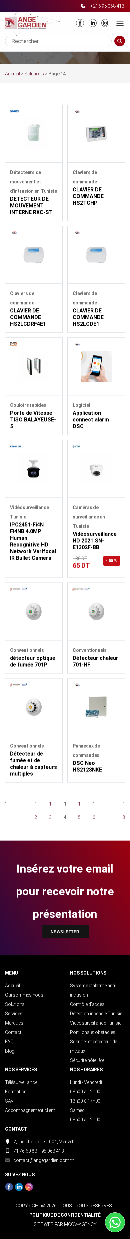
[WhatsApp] (115, 1222)
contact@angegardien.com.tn (43, 1160)
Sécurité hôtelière (87, 1060)
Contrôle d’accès (87, 1004)
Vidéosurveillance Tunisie (95, 1023)
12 (35, 810)
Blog (9, 1051)
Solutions (34, 73)
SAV (9, 1101)
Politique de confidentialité (65, 1215)
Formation (16, 1091)
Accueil (12, 73)
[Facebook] (80, 23)
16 (94, 810)
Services (13, 1013)
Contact (13, 1032)
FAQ (9, 1041)
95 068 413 (52, 1151)
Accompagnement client (30, 1110)
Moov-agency (80, 1224)
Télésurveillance (21, 1082)
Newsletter (65, 932)
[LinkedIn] (92, 23)
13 (50, 810)
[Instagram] (105, 23)
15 (79, 810)
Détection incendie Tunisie (96, 1013)
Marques (14, 1023)
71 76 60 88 (25, 1151)
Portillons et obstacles (92, 1032)
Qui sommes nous (24, 995)
